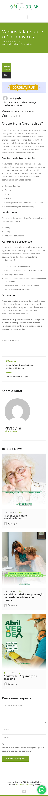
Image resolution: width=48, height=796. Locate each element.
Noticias (13, 41)
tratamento (9, 105)
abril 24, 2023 (11, 512)
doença (32, 102)
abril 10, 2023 (11, 591)
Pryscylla (17, 98)
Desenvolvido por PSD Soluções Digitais (24, 782)
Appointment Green (23, 784)
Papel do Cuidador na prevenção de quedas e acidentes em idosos (24, 597)
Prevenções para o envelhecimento (15, 517)
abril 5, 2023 (10, 673)
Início (4, 41)
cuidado (23, 102)
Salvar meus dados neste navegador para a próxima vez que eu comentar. (23, 749)
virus (19, 105)
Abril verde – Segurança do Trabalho (20, 677)
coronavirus (12, 102)
